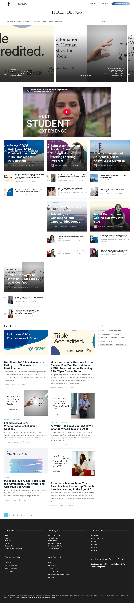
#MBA (122, 337)
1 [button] (81, 75)
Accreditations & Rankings (14, 549)
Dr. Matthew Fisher (69, 76)
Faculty (7, 543)
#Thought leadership (106, 344)
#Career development (115, 330)
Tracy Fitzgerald (102, 165)
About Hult (93, 3)
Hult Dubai (94, 544)
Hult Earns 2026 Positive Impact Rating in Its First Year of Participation (108, 565)
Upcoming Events (11, 565)
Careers (44, 21)
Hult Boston (95, 535)
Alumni (7, 538)
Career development (102, 210)
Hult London (95, 541)
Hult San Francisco (97, 538)
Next (31, 515)
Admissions (58, 21)
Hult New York (95, 547)
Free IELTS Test (53, 571)
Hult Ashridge (95, 550)
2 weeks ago (23, 181)
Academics (26, 21)
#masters (114, 337)
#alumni (102, 330)
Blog (49, 562)
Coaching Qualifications (56, 546)
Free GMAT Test (53, 568)
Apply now (105, 3)
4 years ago (111, 179)
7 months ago (75, 192)
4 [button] (87, 75)
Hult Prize (51, 577)
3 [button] (85, 75)
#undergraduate (121, 344)
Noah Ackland (104, 179)
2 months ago (23, 194)
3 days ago (20, 165)
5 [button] (90, 75)
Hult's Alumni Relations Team (65, 192)
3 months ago (65, 165)
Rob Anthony (18, 316)
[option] (91, 53)
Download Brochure (121, 3)
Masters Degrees (53, 538)
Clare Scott (103, 193)
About (7, 535)
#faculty (117, 334)
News (51, 21)
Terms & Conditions (25, 597)
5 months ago (69, 180)
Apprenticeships (53, 549)
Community (36, 21)
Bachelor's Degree (54, 535)
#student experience (106, 341)
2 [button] (83, 75)
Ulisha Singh (58, 165)
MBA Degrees (52, 540)
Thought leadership (14, 21)
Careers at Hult (10, 546)
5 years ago (109, 193)
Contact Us (8, 562)
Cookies (17, 597)
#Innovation (103, 337)
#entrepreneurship (105, 334)
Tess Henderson (62, 180)
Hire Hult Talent (10, 571)
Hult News (14, 165)
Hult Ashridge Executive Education (59, 574)
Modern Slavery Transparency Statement (43, 597)
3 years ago (109, 165)
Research (8, 540)
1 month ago (64, 226)
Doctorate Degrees (54, 543)
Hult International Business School (108, 239)
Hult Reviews (52, 565)
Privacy (12, 597)
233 (25, 515)
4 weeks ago (77, 76)
